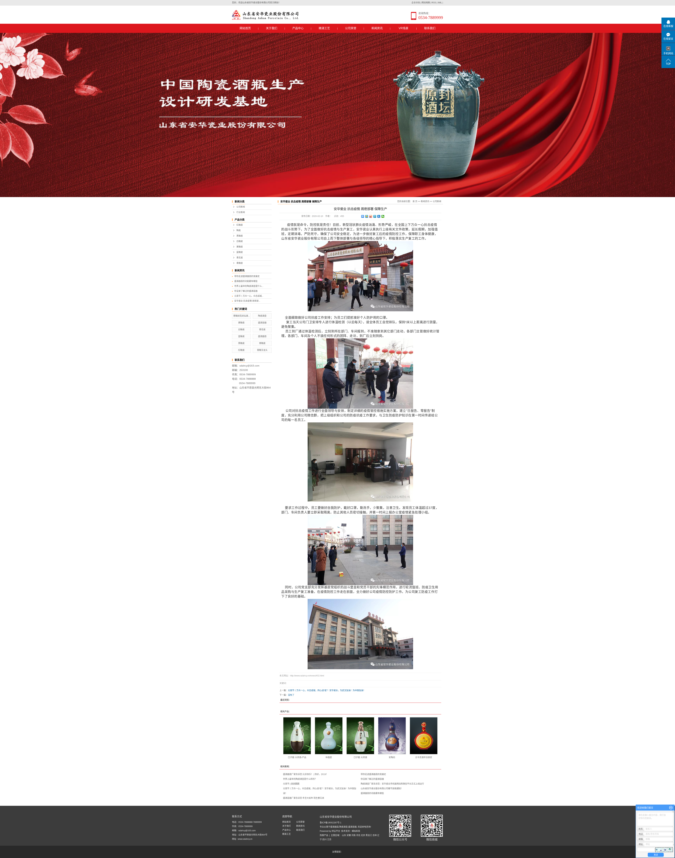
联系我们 (429, 28)
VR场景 (403, 28)
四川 (324, 839)
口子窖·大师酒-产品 (297, 757)
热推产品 (324, 835)
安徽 (349, 835)
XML (440, 2)
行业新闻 (240, 212)
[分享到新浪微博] (370, 216)
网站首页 (245, 28)
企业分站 (416, 2)
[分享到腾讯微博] (374, 216)
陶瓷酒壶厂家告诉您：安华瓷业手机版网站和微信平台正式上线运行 (392, 784)
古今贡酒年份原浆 (423, 757)
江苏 (329, 839)
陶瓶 (238, 230)
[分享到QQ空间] (366, 216)
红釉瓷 (239, 225)
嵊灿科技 (356, 831)
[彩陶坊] (392, 735)
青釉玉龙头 (262, 350)
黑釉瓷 (239, 236)
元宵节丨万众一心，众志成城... (248, 296)
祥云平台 (336, 831)
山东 (344, 835)
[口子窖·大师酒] (360, 735)
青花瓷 (239, 257)
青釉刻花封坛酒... (241, 316)
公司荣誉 (350, 28)
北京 (363, 835)
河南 (353, 835)
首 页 (415, 201)
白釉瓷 (239, 241)
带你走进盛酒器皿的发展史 (247, 276)
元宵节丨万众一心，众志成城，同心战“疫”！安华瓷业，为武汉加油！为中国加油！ (326, 690)
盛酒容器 (262, 323)
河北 (358, 835)
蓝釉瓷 (239, 252)
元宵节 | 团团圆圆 (291, 784)
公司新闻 (240, 207)
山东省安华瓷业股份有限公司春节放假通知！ (382, 788)
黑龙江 (369, 835)
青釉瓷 (239, 263)
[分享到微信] (382, 216)
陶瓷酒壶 (262, 316)
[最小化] (671, 807)
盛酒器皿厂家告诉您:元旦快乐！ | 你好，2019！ (305, 774)
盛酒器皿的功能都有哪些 (246, 281)
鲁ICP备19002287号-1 (330, 822)
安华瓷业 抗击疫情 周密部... (247, 301)
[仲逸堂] (329, 735)
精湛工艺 (324, 28)
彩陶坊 (392, 757)
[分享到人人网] (378, 216)
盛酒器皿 (262, 336)
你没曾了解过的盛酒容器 (246, 291)
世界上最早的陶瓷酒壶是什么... (248, 286)
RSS (434, 2)
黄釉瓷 (239, 247)
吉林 (374, 835)
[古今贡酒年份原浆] (424, 735)
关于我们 (271, 28)
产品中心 (298, 28)
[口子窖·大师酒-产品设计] (297, 735)
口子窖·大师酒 (360, 757)
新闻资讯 (377, 28)
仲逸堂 (329, 757)
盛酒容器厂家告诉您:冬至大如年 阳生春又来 (303, 798)
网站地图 (426, 2)
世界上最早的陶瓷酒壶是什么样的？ (300, 779)
